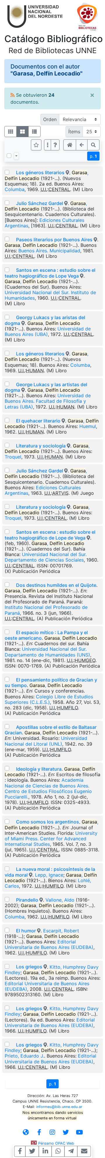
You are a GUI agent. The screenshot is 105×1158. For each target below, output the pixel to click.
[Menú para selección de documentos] (16, 156)
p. (93, 156)
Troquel (13, 457)
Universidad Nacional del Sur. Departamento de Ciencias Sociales (46, 557)
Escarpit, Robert (61, 931)
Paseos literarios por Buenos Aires (54, 239)
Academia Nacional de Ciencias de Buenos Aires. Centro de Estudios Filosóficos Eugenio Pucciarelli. (48, 788)
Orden (50, 119)
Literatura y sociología (41, 446)
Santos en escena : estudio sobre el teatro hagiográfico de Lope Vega (50, 272)
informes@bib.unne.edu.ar (59, 1107)
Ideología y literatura (39, 769)
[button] (55, 144)
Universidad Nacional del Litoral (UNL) (46, 741)
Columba (14, 189)
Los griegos (29, 967)
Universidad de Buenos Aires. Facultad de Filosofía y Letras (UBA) (48, 401)
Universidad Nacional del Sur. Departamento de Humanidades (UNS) (47, 651)
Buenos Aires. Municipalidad (49, 250)
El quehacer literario (38, 421)
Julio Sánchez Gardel (39, 203)
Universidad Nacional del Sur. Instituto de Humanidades (50, 295)
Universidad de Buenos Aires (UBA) (48, 331)
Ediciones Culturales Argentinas (44, 223)
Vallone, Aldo (60, 900)
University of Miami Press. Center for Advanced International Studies (51, 838)
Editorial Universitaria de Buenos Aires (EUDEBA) (49, 944)
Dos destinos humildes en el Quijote (56, 585)
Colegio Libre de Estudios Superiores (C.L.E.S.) (49, 699)
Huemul (87, 426)
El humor (26, 931)
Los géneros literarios (40, 172)
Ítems (74, 131)
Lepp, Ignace (49, 875)
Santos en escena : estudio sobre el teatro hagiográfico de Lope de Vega (50, 534)
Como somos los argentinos (47, 822)
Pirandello (27, 900)
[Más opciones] (47, 144)
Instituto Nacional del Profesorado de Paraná (46, 610)
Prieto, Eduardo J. (24, 1056)
